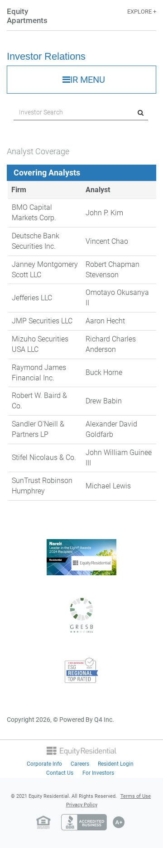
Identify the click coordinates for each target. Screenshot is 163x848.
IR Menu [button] (87, 79)
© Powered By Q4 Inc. (83, 719)
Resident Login (116, 764)
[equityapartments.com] (81, 750)
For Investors (98, 773)
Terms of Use (135, 796)
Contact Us (59, 773)
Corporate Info (44, 764)
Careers (80, 764)
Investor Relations (46, 56)
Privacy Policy (81, 805)
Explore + (141, 11)
